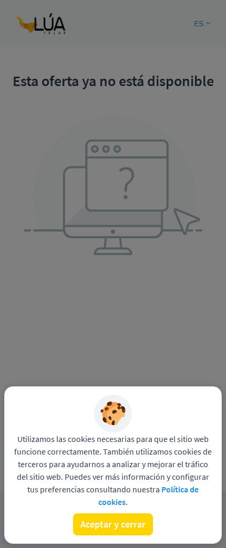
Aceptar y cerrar (113, 524)
